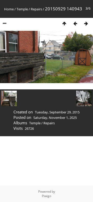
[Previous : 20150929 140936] (75, 23)
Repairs (36, 9)
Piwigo (46, 196)
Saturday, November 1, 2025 (55, 117)
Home (9, 9)
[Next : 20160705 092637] (86, 23)
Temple (22, 9)
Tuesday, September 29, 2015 (57, 112)
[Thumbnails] (64, 23)
